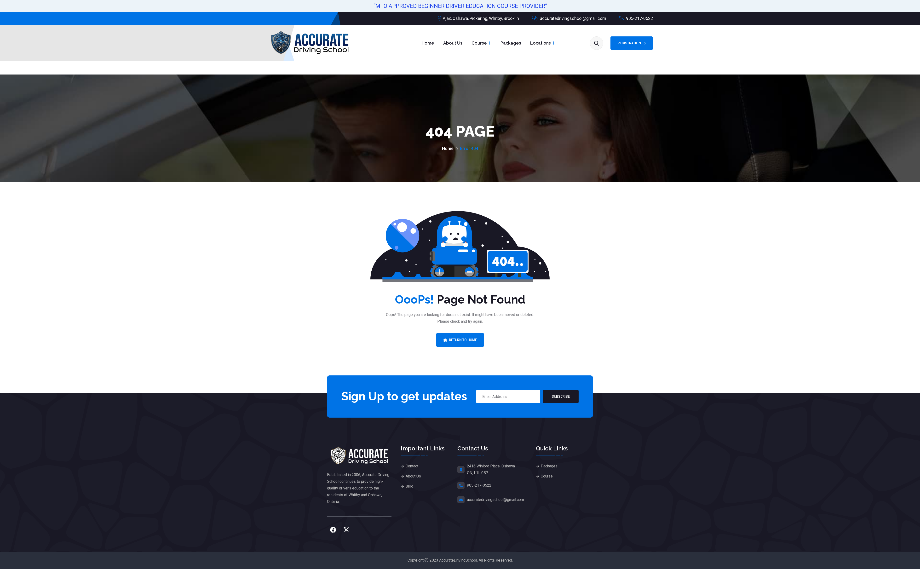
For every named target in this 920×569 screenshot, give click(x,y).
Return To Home (463, 340)
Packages (510, 43)
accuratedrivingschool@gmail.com (572, 18)
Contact (412, 466)
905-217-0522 (639, 18)
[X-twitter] (346, 530)
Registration (629, 43)
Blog (409, 486)
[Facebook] (333, 530)
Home (428, 43)
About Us (452, 43)
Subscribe (561, 396)
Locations (540, 43)
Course (479, 43)
